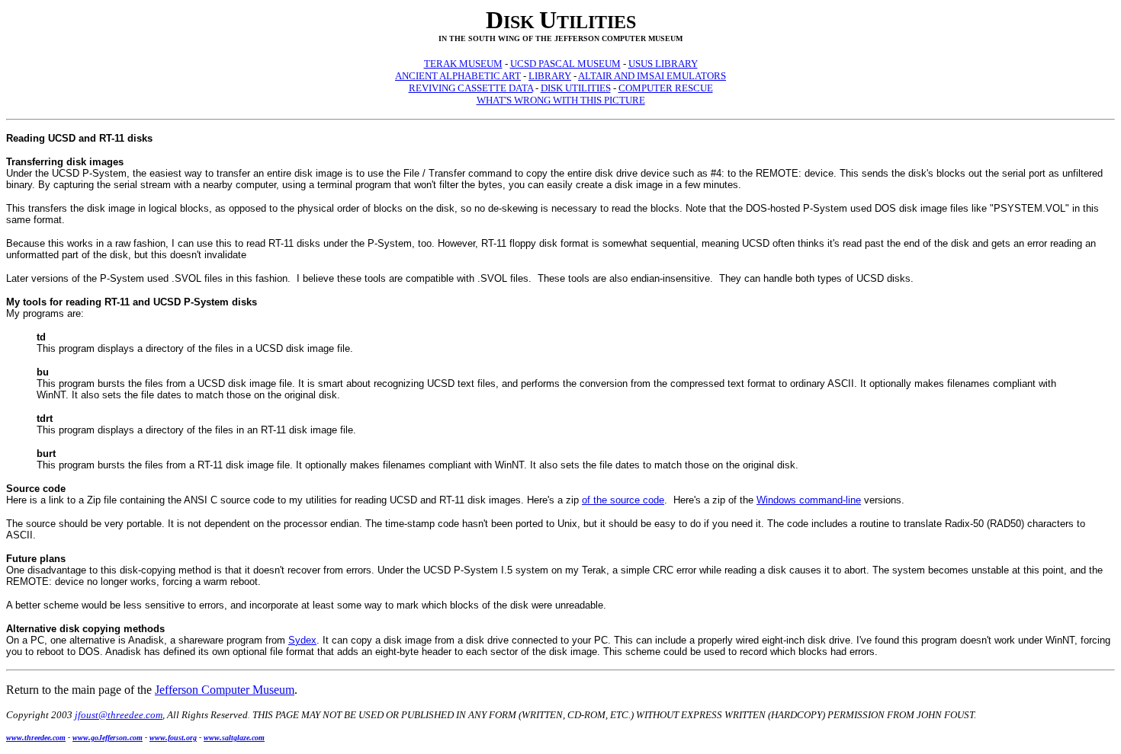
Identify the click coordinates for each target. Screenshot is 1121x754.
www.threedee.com (36, 737)
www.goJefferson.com (107, 737)
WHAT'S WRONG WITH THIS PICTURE (561, 100)
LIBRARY (549, 75)
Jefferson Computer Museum (224, 689)
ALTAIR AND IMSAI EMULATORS (652, 75)
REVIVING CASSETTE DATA (471, 88)
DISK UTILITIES (576, 88)
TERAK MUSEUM (463, 63)
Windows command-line (808, 500)
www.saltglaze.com (234, 737)
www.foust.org (173, 737)
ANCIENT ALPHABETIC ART (458, 75)
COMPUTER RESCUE (665, 88)
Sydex (302, 640)
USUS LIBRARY (663, 63)
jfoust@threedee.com (118, 714)
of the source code (623, 500)
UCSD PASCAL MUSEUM (565, 63)
